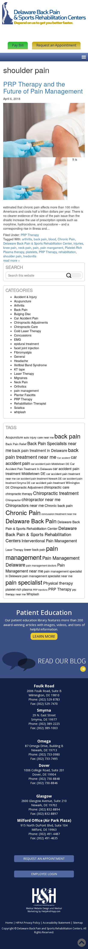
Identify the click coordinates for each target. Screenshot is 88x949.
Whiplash (32, 594)
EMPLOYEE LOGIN (44, 874)
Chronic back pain (59, 505)
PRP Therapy (30, 235)
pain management (26, 390)
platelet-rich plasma (19, 589)
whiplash (20, 412)
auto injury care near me (39, 437)
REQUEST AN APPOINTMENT (44, 859)
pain (36, 247)
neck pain (24, 247)
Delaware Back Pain (31, 521)
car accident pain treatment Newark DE (39, 478)
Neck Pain (21, 382)
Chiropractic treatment (56, 493)
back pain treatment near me (42, 453)
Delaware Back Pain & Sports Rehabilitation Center (37, 243)
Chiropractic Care (26, 327)
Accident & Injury (25, 297)
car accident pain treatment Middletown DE (42, 471)
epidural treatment (26, 344)
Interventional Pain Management (49, 540)
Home (9, 922)
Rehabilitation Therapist (30, 403)
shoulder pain (12, 256)
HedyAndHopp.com (50, 911)
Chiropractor (13, 500)
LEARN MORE (44, 636)
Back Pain (21, 309)
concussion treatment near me (58, 514)
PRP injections (40, 589)
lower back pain (34, 549)
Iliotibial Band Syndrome (30, 365)
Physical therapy (58, 583)
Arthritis (19, 305)
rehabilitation (67, 252)
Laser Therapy (24, 373)
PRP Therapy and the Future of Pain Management (43, 87)
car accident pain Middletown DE (50, 464)
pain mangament (51, 247)
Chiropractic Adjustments (31, 322)
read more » (11, 260)
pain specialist (24, 582)
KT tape (19, 369)
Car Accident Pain (26, 318)
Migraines (20, 378)
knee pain (9, 247)
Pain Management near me (35, 568)
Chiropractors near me (25, 505)
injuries (78, 243)
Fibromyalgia (23, 352)
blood (52, 239)
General (19, 356)
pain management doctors (41, 565)
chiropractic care (56, 487)
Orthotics (20, 386)
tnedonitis (29, 256)
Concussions (22, 335)
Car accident (63, 457)
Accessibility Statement (56, 922)
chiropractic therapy (19, 493)
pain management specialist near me (47, 576)
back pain (40, 239)
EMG (17, 339)
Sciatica (19, 407)
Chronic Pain (66, 239)
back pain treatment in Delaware (39, 450)
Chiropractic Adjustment (26, 487)
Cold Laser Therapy (27, 331)
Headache (21, 361)
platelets (31, 252)
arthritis (27, 239)
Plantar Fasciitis (24, 395)
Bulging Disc (22, 314)
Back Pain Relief (16, 444)
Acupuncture (22, 301)
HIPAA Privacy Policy (28, 922)
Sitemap (78, 922)
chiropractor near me (41, 499)
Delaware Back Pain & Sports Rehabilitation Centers (41, 534)
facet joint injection (26, 348)
